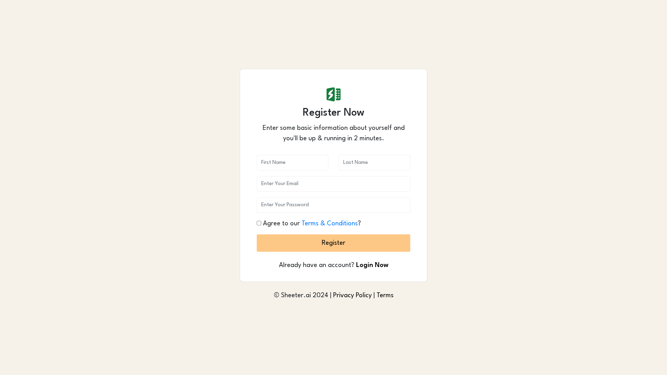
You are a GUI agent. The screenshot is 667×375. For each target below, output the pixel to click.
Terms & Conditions (330, 223)
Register (333, 243)
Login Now (372, 265)
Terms (385, 295)
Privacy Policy (352, 295)
